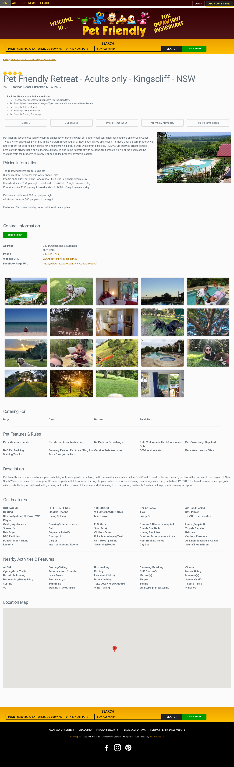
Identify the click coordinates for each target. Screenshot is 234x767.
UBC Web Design (156, 737)
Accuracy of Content (61, 729)
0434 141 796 (51, 253)
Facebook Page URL (15, 263)
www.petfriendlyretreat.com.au (60, 258)
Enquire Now (15, 235)
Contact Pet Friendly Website (167, 729)
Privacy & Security (107, 729)
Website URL (11, 258)
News (31, 3)
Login (198, 3)
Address (8, 245)
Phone (7, 253)
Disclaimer (85, 729)
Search (44, 3)
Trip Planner (194, 49)
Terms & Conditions (134, 729)
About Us (18, 3)
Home (5, 3)
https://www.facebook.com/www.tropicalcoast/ (70, 263)
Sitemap (73, 737)
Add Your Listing (219, 3)
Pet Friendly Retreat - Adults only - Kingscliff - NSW (33, 59)
